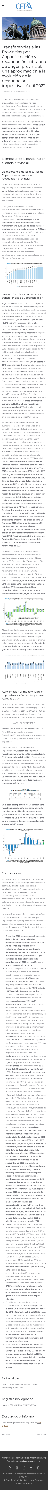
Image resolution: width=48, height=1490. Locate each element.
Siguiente (41, 1434)
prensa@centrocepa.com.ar (28, 1461)
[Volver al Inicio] (24, 6)
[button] (3, 6)
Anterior (6, 1434)
